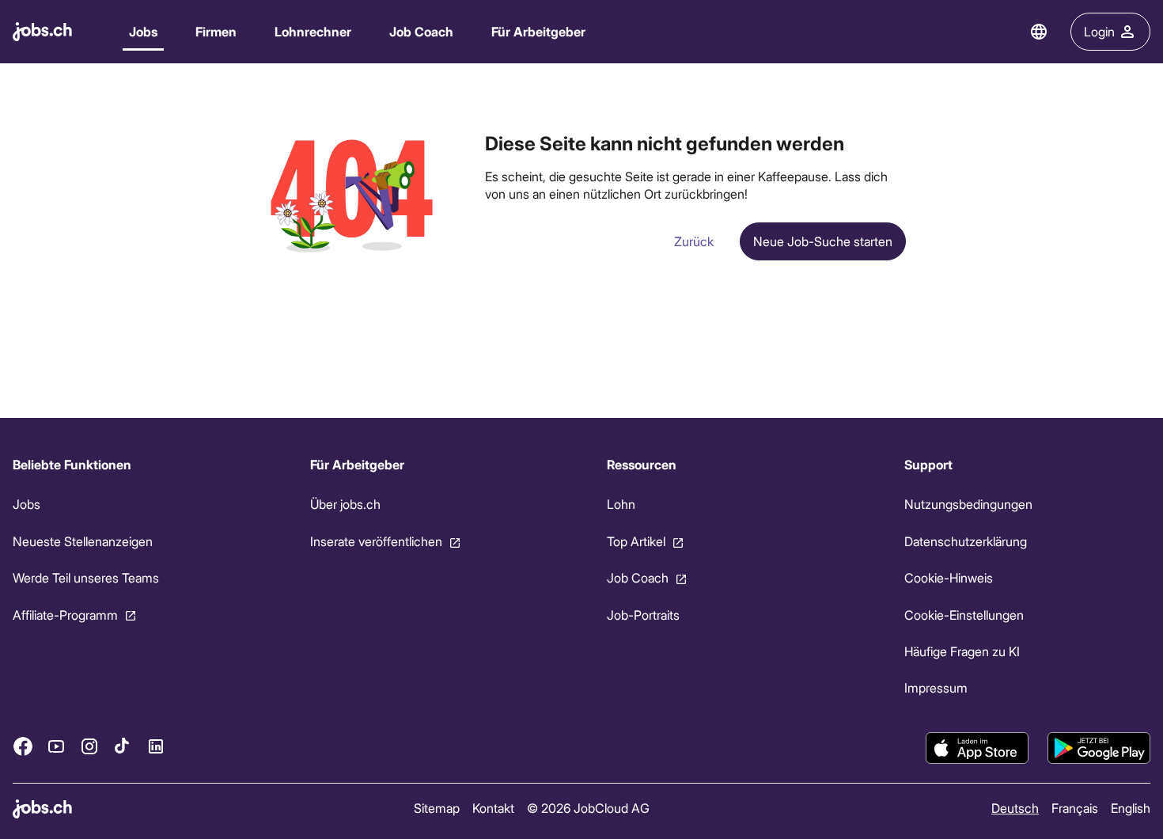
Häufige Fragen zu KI (962, 651)
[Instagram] (89, 746)
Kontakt (493, 807)
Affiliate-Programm (65, 614)
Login (1099, 31)
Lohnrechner (313, 31)
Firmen (216, 31)
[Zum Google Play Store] (1098, 748)
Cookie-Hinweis (948, 577)
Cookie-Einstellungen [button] (964, 614)
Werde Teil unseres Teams (86, 577)
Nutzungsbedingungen (968, 503)
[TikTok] (122, 746)
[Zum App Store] (977, 748)
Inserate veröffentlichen (376, 541)
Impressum (936, 687)
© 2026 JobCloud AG (588, 807)
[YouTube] (56, 746)
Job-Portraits (643, 614)
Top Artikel (636, 541)
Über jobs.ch (345, 503)
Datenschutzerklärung (965, 541)
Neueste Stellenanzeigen (83, 541)
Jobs (143, 31)
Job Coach (421, 31)
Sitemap (437, 807)
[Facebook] (23, 746)
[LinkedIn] (156, 746)
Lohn (621, 503)
